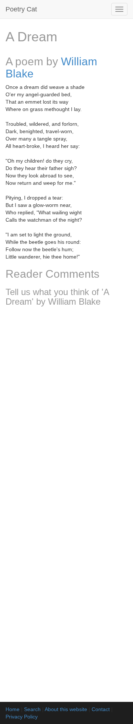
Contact (101, 709)
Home (13, 709)
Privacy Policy (22, 717)
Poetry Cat (21, 9)
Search (32, 709)
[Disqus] (66, 410)
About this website (66, 709)
